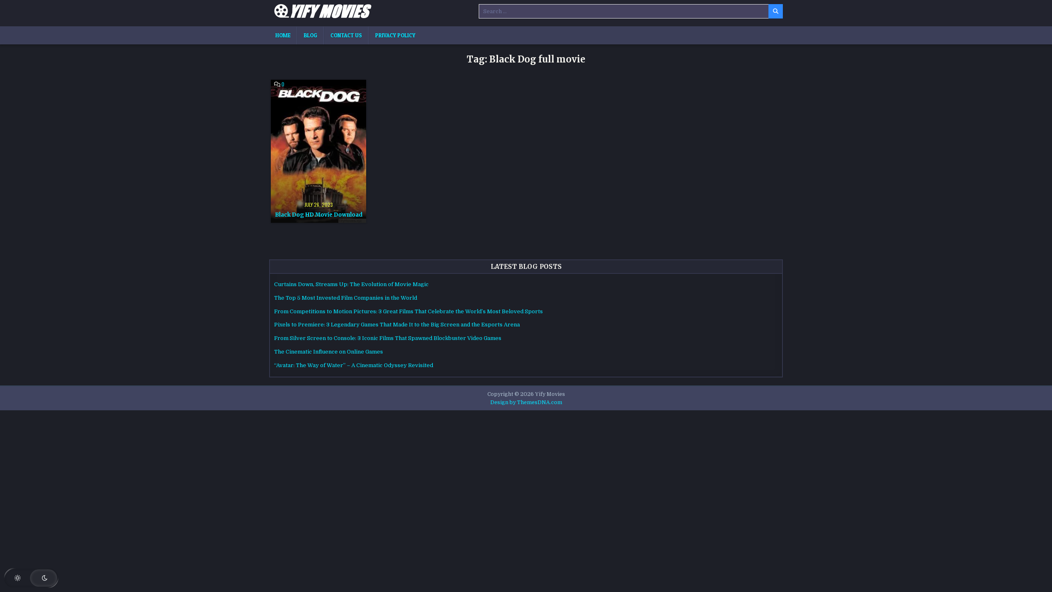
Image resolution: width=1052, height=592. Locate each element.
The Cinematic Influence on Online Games (328, 352)
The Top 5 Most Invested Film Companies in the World (345, 298)
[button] (31, 578)
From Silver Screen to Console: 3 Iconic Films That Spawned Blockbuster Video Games (387, 338)
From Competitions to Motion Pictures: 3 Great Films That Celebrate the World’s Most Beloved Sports (408, 311)
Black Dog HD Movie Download (318, 214)
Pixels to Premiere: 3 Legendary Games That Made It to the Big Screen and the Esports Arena (397, 324)
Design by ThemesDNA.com (526, 402)
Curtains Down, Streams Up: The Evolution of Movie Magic (351, 284)
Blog (310, 35)
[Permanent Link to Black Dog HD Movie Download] (318, 151)
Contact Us (346, 35)
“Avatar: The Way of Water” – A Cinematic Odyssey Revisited (353, 365)
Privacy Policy (395, 35)
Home (283, 35)
